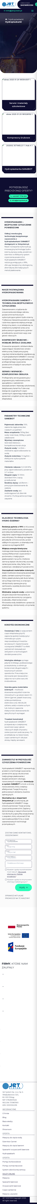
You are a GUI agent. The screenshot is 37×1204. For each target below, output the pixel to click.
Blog (4, 1117)
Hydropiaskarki (8, 1154)
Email (8, 851)
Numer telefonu (11, 856)
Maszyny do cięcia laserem (13, 1146)
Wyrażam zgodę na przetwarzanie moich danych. (19, 873)
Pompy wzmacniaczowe (12, 1166)
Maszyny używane (9, 1194)
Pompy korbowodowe (11, 1162)
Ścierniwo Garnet (9, 1142)
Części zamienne (9, 1190)
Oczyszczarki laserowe (11, 1186)
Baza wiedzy (7, 1121)
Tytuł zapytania (10, 840)
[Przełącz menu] (32, 11)
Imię (7, 845)
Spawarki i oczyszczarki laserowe (15, 1150)
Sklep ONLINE (8, 1174)
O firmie (5, 1113)
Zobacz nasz (25, 3)
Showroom (7, 1129)
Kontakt (5, 1125)
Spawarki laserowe (10, 1182)
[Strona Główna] (6, 19)
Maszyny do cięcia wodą (12, 1138)
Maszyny (6, 1178)
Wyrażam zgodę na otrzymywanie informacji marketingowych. (19, 881)
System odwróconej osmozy (13, 1170)
